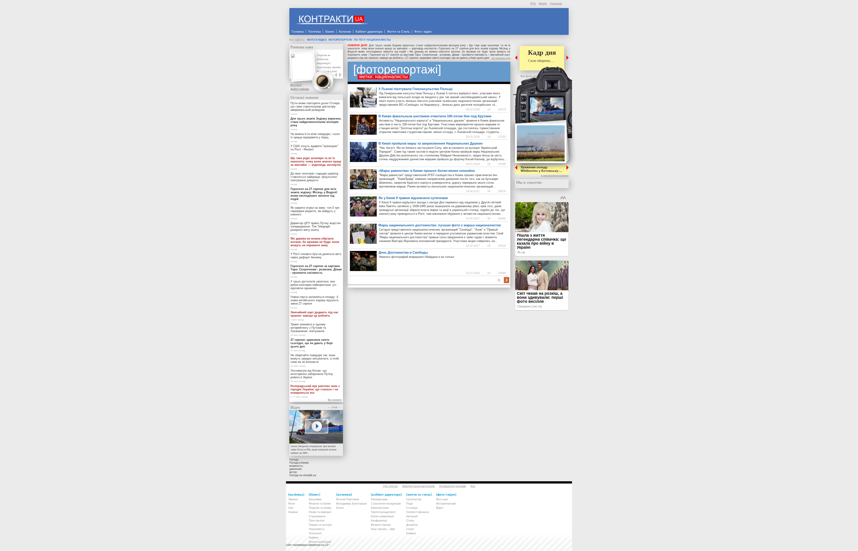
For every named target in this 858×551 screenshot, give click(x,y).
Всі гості (296, 85)
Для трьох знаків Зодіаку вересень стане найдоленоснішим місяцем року (417, 45)
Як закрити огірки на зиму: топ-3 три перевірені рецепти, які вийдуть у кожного (314, 211)
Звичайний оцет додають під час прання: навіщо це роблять (314, 314)
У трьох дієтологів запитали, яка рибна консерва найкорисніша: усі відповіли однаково (313, 285)
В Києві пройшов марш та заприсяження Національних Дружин (431, 143)
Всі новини (335, 399)
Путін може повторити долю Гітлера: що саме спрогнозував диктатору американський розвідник (315, 106)
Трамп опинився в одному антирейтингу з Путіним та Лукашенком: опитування (308, 328)
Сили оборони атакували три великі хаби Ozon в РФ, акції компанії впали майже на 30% (313, 449)
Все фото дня (529, 76)
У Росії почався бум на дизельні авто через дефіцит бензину (315, 255)
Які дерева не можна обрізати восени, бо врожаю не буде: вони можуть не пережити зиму (314, 242)
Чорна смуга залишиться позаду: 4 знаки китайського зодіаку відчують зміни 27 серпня (314, 300)
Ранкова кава (301, 46)
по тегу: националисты (372, 39)
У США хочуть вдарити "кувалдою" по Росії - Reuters (314, 147)
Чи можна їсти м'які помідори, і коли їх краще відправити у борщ (315, 135)
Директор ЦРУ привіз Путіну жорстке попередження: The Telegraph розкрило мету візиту (315, 226)
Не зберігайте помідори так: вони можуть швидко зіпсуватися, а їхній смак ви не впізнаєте (314, 358)
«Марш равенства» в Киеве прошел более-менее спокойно (427, 170)
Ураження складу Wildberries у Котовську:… (541, 168)
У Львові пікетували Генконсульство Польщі (415, 89)
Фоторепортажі (340, 39)
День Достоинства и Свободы (403, 252)
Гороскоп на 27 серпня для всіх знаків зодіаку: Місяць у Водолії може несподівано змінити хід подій (313, 194)
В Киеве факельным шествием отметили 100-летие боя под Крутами (435, 116)
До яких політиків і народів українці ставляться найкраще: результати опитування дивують (314, 177)
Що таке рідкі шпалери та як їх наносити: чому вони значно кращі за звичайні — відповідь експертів (429, 47)
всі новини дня (501, 58)
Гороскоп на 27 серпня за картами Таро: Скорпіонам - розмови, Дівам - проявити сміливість (429, 54)
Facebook (556, 3)
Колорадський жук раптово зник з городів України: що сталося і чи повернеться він (315, 389)
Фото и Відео (317, 39)
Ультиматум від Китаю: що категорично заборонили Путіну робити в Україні (311, 374)
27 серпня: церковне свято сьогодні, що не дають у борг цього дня (447, 57)
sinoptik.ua (309, 475)
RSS (533, 3)
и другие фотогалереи (555, 175)
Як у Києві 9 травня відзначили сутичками (413, 198)
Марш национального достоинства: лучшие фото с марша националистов (440, 225)
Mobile (543, 3)
